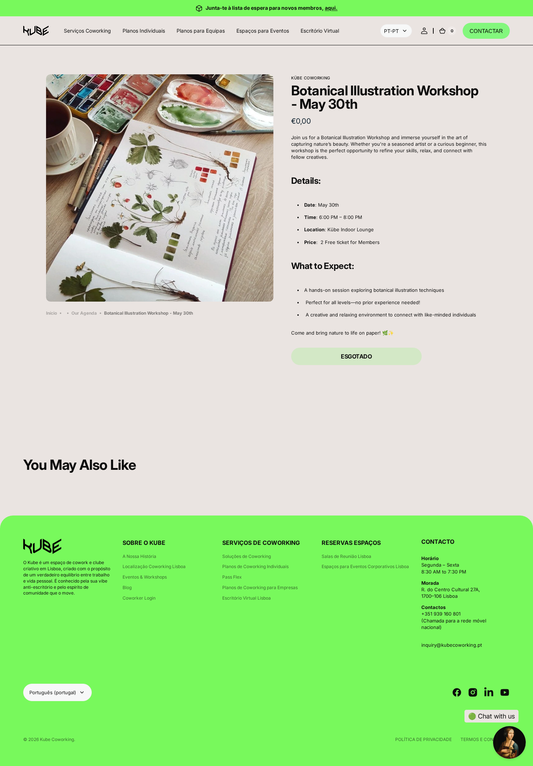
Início (51, 313)
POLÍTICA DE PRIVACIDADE (423, 739)
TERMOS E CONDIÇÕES (485, 739)
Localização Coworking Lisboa (154, 566)
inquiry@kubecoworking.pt (451, 645)
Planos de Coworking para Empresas (260, 587)
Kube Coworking (57, 739)
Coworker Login (139, 598)
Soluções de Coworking (246, 556)
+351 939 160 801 (440, 614)
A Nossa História (139, 556)
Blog (127, 587)
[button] (424, 31)
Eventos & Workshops (145, 577)
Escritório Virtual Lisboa (246, 598)
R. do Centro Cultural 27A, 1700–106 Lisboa (450, 593)
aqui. (331, 8)
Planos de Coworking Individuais (255, 566)
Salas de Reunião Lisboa (346, 556)
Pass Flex (232, 577)
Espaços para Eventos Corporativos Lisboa (365, 566)
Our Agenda (84, 313)
